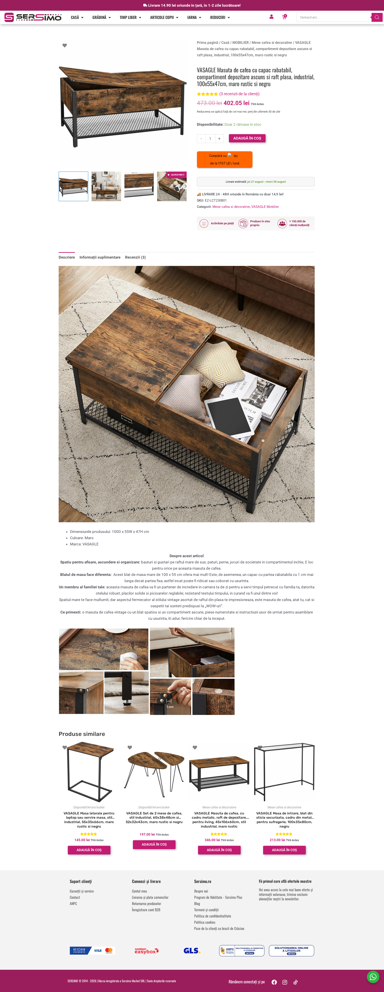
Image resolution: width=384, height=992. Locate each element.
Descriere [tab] (67, 257)
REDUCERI (217, 17)
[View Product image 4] (172, 186)
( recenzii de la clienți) (239, 93)
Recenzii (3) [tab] (135, 257)
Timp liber (128, 17)
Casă (75, 17)
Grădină (99, 17)
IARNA (192, 17)
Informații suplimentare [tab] (100, 257)
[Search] (377, 17)
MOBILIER (240, 42)
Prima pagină (207, 42)
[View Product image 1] (73, 186)
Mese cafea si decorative (272, 42)
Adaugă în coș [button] (89, 850)
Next (185, 186)
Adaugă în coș (247, 138)
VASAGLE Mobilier (265, 207)
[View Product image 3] (139, 186)
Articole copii (162, 17)
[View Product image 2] (106, 186)
